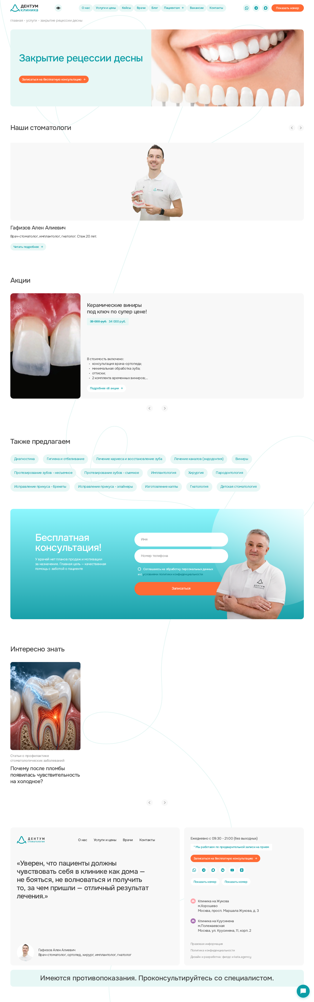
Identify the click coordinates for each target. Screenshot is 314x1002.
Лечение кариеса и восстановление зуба (129, 459)
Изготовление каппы (161, 486)
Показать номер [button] (205, 882)
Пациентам (172, 8)
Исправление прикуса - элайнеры (105, 486)
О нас (86, 8)
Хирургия (196, 472)
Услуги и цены (106, 8)
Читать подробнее (26, 247)
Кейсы (126, 8)
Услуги (31, 20)
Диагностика (24, 459)
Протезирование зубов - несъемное (43, 472)
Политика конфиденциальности (213, 950)
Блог (154, 8)
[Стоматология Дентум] (24, 8)
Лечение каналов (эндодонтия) (198, 459)
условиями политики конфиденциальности (173, 574)
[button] (287, 8)
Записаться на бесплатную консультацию (52, 79)
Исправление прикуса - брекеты (40, 486)
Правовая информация (207, 944)
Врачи (141, 8)
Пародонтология (229, 472)
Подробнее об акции (104, 388)
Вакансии (197, 8)
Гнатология (199, 486)
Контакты (216, 8)
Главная (16, 20)
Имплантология (163, 472)
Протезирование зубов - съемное (111, 472)
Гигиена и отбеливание (65, 459)
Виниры (241, 459)
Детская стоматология (239, 486)
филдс (226, 957)
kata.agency (242, 957)
